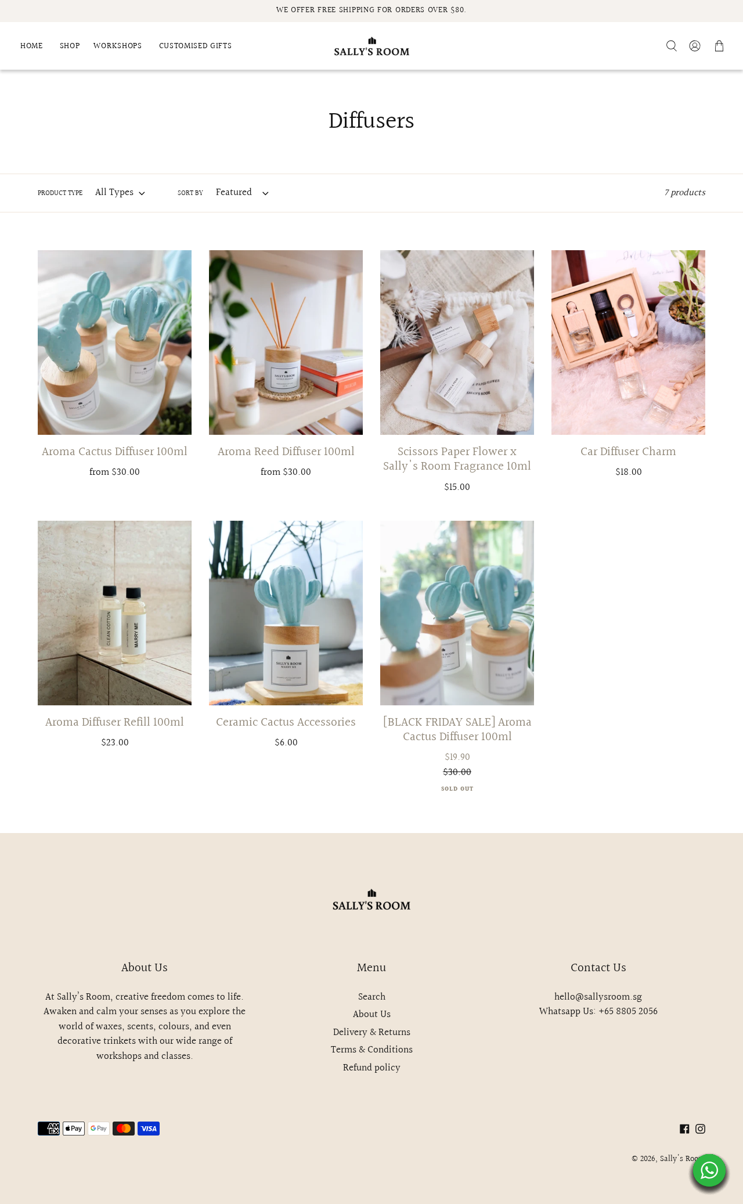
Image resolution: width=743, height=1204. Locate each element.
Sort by (190, 194)
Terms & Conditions (372, 1050)
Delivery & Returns (371, 1032)
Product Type (60, 194)
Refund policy (372, 1068)
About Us (372, 1014)
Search (371, 997)
